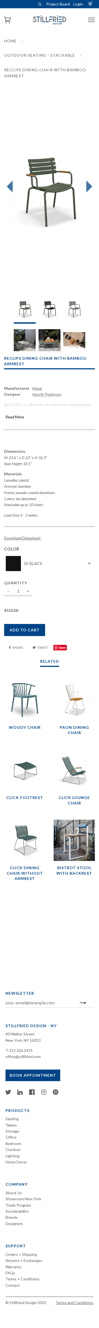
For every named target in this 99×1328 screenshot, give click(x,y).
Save (62, 647)
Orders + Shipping (21, 1254)
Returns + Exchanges (24, 1260)
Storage (12, 1131)
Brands (12, 1217)
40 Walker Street (20, 1034)
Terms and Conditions (75, 1302)
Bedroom (13, 1143)
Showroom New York (23, 1198)
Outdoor (13, 1149)
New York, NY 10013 (23, 1040)
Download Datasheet (22, 538)
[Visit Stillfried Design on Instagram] (43, 1093)
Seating (12, 1118)
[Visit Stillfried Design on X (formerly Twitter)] (8, 1093)
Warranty (13, 1266)
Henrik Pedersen (46, 394)
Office (11, 1137)
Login (78, 4)
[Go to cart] (91, 4)
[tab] (25, 311)
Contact (13, 1285)
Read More (15, 417)
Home (10, 41)
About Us (14, 1192)
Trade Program (18, 1205)
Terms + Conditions (23, 1279)
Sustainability (17, 1211)
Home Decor (16, 1162)
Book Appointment (33, 1075)
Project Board (58, 4)
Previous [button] (11, 186)
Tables (11, 1125)
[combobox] (49, 563)
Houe (37, 388)
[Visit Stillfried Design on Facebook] (32, 1093)
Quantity (15, 582)
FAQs (10, 1272)
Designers (14, 1223)
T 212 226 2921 (19, 1050)
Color (11, 548)
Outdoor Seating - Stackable (39, 55)
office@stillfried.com (23, 1056)
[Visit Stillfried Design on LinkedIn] (20, 1093)
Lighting (13, 1156)
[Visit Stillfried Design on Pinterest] (55, 1093)
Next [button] (88, 186)
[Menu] (91, 20)
